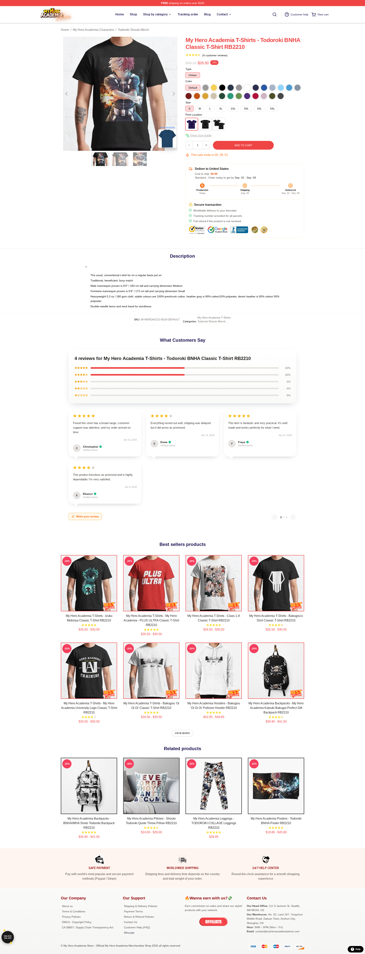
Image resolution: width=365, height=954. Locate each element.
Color (189, 81)
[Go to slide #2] (120, 159)
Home (65, 29)
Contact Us (130, 922)
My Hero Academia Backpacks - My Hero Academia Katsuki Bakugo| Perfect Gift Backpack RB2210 (276, 708)
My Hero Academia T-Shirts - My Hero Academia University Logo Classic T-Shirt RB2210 (89, 708)
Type (188, 69)
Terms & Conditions (73, 911)
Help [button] (357, 949)
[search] (274, 14)
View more (182, 733)
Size (188, 102)
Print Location (194, 114)
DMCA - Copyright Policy (76, 922)
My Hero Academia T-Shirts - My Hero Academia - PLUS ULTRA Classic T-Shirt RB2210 (151, 620)
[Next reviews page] (293, 517)
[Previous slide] (67, 94)
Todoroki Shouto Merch (133, 29)
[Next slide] (174, 94)
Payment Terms (133, 911)
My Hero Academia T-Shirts (214, 317)
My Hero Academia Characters (93, 29)
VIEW (89, 607)
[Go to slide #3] (140, 159)
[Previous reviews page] (274, 517)
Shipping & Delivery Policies (140, 906)
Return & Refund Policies (139, 916)
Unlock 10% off (8, 937)
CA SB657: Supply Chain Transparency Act (87, 927)
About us (67, 906)
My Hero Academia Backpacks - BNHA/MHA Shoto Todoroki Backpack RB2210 (89, 823)
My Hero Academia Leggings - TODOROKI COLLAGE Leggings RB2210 (213, 823)
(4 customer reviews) (215, 55)
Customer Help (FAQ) (137, 927)
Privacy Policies (71, 916)
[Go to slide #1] (100, 159)
